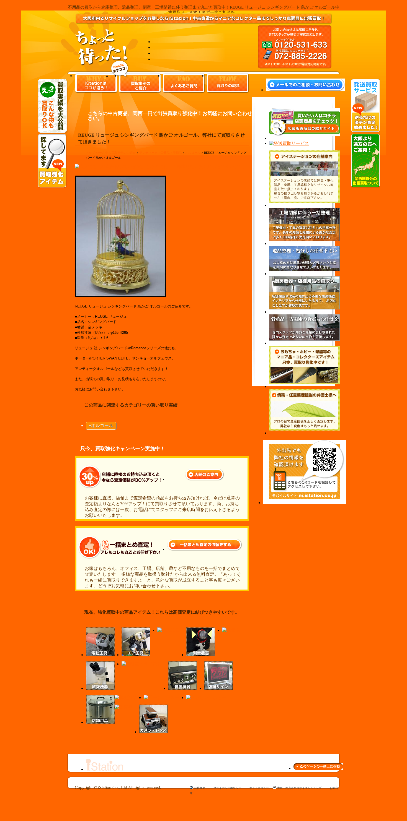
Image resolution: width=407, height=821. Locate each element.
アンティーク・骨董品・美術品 (160, 152)
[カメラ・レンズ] (153, 731)
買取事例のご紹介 (140, 83)
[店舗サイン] (218, 688)
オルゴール (192, 152)
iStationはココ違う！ (96, 83)
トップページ (95, 152)
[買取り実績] (53, 132)
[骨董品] (123, 707)
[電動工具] (100, 654)
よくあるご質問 (184, 83)
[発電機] (231, 630)
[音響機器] (182, 688)
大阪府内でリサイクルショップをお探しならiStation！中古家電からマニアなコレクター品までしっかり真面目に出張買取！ (203, 23)
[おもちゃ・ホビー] (206, 697)
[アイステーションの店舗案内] (304, 205)
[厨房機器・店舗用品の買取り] (304, 311)
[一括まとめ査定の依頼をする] (204, 549)
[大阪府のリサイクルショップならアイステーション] (104, 769)
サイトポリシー (259, 787)
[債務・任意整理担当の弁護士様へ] (304, 433)
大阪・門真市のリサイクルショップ (299, 787)
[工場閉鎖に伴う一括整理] (304, 243)
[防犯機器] (126, 697)
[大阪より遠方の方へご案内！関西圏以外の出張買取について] (365, 186)
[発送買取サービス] (365, 131)
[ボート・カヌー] (161, 697)
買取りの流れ (228, 83)
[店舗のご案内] (204, 479)
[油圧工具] (168, 630)
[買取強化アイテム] (52, 186)
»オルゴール (101, 425)
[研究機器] (100, 688)
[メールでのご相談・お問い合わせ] (305, 89)
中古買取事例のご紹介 (120, 152)
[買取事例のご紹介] (120, 76)
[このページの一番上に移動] (318, 768)
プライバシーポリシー (227, 787)
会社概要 (199, 787)
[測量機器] (200, 654)
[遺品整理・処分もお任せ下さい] (304, 273)
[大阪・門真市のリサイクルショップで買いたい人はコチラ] (304, 138)
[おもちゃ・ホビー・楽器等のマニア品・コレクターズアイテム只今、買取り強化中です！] (304, 386)
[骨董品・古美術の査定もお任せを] (304, 343)
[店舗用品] (100, 722)
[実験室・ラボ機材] (141, 663)
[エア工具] (136, 654)
